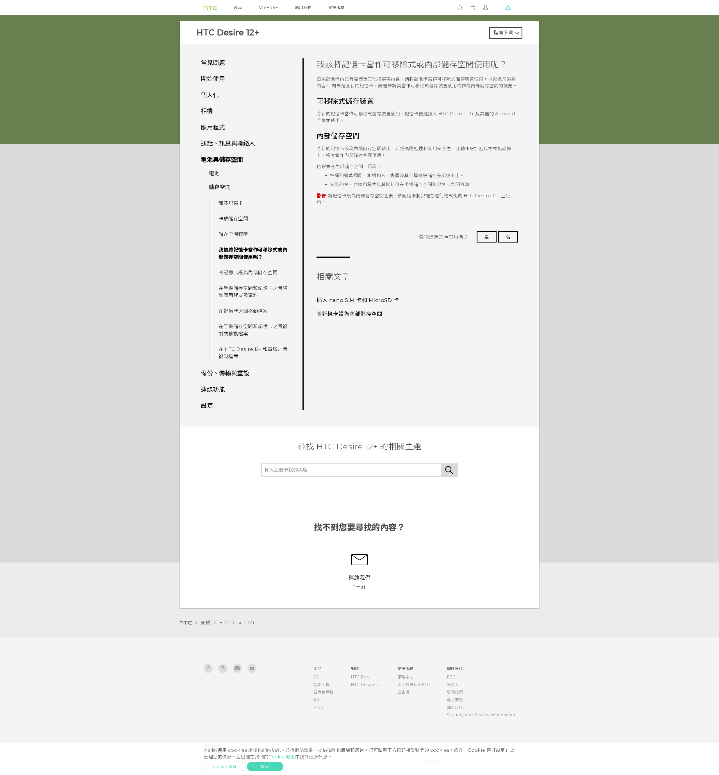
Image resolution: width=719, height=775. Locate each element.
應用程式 (303, 7)
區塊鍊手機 (323, 692)
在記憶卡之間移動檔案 (243, 311)
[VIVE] (508, 7)
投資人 (453, 684)
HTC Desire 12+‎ (237, 622)
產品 (238, 7)
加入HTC (455, 707)
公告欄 (403, 692)
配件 (317, 699)
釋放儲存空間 (233, 218)
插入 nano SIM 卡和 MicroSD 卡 (358, 300)
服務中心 (405, 677)
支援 (205, 622)
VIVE (318, 707)
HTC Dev (360, 677)
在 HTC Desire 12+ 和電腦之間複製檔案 (253, 352)
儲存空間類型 (233, 234)
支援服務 (336, 7)
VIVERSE (268, 7)
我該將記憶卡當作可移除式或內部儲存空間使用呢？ (253, 253)
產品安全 (455, 699)
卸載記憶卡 (231, 203)
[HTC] (210, 7)
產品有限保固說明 (413, 684)
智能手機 (321, 684)
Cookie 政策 (282, 757)
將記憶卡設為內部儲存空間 (248, 272)
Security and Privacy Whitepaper (481, 714)
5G (316, 677)
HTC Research (366, 684)
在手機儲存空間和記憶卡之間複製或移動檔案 (253, 330)
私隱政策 (455, 692)
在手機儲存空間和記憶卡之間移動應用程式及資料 (253, 291)
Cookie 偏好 (224, 766)
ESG (451, 677)
